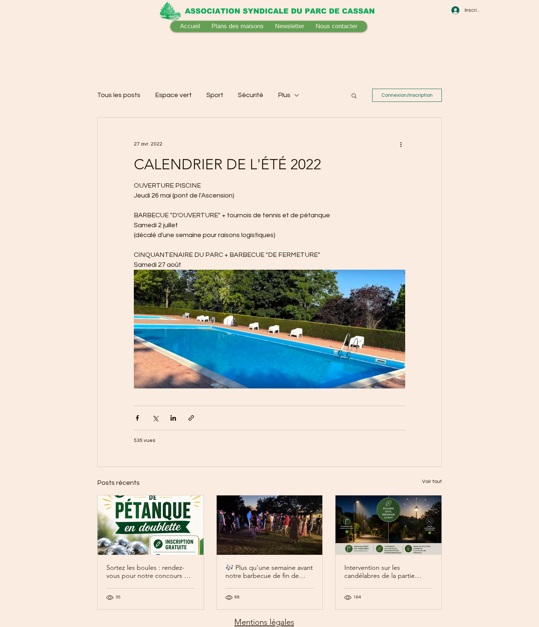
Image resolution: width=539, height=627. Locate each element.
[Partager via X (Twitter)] (155, 417)
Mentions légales (264, 622)
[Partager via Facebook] (137, 417)
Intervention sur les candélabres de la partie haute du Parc (379, 572)
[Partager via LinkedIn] (173, 417)
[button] (354, 95)
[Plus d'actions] (400, 144)
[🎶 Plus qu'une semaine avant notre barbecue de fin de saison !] (270, 525)
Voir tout (432, 481)
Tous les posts (118, 95)
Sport (214, 95)
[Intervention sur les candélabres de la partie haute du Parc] (388, 525)
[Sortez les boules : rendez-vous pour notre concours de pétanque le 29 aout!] (150, 525)
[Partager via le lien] (191, 417)
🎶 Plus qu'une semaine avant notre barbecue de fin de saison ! (269, 572)
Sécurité (250, 95)
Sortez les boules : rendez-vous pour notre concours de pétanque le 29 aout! (149, 572)
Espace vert (173, 95)
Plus (284, 95)
